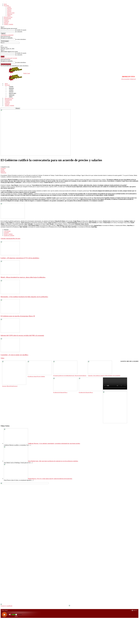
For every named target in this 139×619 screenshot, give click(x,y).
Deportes (9, 8)
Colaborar (6, 21)
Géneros (9, 10)
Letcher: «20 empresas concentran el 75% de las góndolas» (20, 258)
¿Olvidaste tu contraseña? (7, 35)
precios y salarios (8, 234)
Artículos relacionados (7, 238)
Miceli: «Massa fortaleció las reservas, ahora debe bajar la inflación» (23, 277)
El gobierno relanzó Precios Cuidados (36, 376)
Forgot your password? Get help (9, 58)
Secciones (6, 5)
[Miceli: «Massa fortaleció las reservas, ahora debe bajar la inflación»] (10, 274)
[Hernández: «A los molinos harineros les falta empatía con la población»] (10, 293)
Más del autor (16, 238)
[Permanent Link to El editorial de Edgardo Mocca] (65, 390)
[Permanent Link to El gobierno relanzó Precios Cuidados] (40, 374)
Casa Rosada (7, 231)
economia (6, 232)
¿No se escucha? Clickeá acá (128, 79)
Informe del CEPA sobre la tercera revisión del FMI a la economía (22, 335)
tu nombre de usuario (21, 30)
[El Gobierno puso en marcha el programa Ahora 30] (10, 313)
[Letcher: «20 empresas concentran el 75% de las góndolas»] (10, 254)
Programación (7, 18)
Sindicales (9, 14)
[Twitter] (7, 1)
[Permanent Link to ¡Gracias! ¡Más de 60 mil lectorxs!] (14, 384)
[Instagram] (5, 1)
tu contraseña (19, 31)
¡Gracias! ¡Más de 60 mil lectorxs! (9, 386)
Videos (9, 15)
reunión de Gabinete (9, 235)
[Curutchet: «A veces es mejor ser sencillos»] (10, 351)
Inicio (5, 4)
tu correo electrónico (21, 39)
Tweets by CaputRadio (6, 605)
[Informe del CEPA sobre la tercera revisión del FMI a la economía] (10, 332)
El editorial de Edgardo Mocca (60, 392)
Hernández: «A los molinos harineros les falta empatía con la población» (24, 297)
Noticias (9, 11)
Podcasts (6, 23)
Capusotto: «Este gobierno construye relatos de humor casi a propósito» (104, 375)
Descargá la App (8, 17)
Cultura (9, 7)
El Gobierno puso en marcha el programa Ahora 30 (18, 316)
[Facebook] (2, 1)
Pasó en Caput (10, 12)
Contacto (6, 20)
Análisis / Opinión (8, 24)
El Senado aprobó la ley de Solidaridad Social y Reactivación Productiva (69, 375)
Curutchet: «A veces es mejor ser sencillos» (14, 355)
